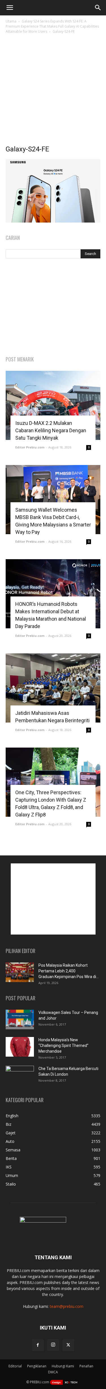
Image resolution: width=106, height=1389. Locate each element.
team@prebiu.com (66, 1306)
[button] (10, 7)
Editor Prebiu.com (29, 447)
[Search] (98, 7)
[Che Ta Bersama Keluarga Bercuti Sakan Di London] (20, 1076)
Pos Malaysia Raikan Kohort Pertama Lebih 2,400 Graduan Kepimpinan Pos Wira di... (68, 971)
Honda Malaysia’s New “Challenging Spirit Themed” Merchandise (63, 1045)
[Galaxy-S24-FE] (53, 221)
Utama (11, 21)
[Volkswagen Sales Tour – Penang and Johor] (20, 1019)
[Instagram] (53, 1345)
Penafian (86, 1366)
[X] (68, 1345)
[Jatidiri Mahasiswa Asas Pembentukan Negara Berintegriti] (53, 688)
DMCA (53, 1372)
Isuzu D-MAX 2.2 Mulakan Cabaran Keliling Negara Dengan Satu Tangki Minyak (50, 430)
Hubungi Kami (63, 1366)
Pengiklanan (36, 1366)
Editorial (15, 1366)
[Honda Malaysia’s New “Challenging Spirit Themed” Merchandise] (20, 1047)
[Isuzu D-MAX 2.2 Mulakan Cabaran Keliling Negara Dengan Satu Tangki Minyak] (53, 405)
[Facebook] (38, 1345)
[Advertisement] (53, 91)
